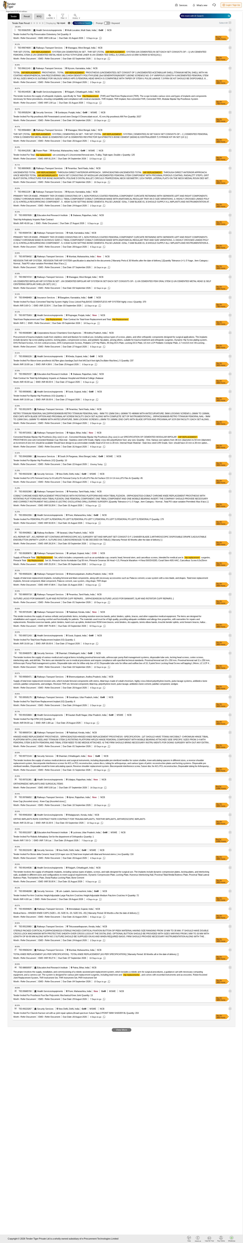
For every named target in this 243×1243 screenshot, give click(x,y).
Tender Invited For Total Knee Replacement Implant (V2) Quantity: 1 (44, 640)
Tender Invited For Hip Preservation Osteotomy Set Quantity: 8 (42, 34)
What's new (201, 5)
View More (121, 1030)
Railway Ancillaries (45, 532)
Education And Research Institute (52, 215)
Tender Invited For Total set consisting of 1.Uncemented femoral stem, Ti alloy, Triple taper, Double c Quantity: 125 (74, 155)
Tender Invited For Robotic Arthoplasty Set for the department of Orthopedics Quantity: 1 (53, 836)
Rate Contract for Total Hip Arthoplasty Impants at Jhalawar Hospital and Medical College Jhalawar (58, 378)
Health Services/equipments (49, 30)
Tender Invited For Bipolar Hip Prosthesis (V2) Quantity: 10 (40, 460)
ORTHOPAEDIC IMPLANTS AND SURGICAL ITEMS (38, 784)
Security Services (44, 112)
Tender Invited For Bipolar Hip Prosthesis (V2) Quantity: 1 (39, 396)
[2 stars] (34, 23)
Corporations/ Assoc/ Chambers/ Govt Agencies (59, 333)
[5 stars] (43, 23)
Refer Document (28, 38)
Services (183, 5)
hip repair (61, 23)
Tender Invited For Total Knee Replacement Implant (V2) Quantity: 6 (44, 701)
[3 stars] (37, 23)
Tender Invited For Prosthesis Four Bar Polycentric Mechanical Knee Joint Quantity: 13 (53, 995)
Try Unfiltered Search (82, 23)
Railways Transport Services (49, 48)
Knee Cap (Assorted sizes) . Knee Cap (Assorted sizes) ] (39, 801)
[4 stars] (40, 23)
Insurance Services (46, 297)
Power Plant (41, 150)
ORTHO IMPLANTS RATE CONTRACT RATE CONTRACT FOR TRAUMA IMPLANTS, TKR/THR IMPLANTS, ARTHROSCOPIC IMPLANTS (79, 819)
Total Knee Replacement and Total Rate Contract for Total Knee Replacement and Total (70, 319)
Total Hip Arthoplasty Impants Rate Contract (33, 219)
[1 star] (31, 23)
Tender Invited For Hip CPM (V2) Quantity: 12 (34, 719)
